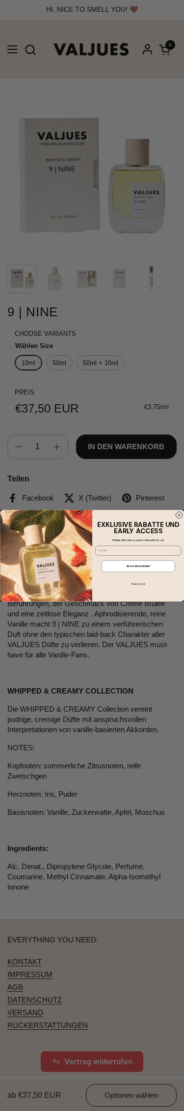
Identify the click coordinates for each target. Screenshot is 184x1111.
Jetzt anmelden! (138, 566)
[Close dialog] (179, 515)
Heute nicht (138, 583)
